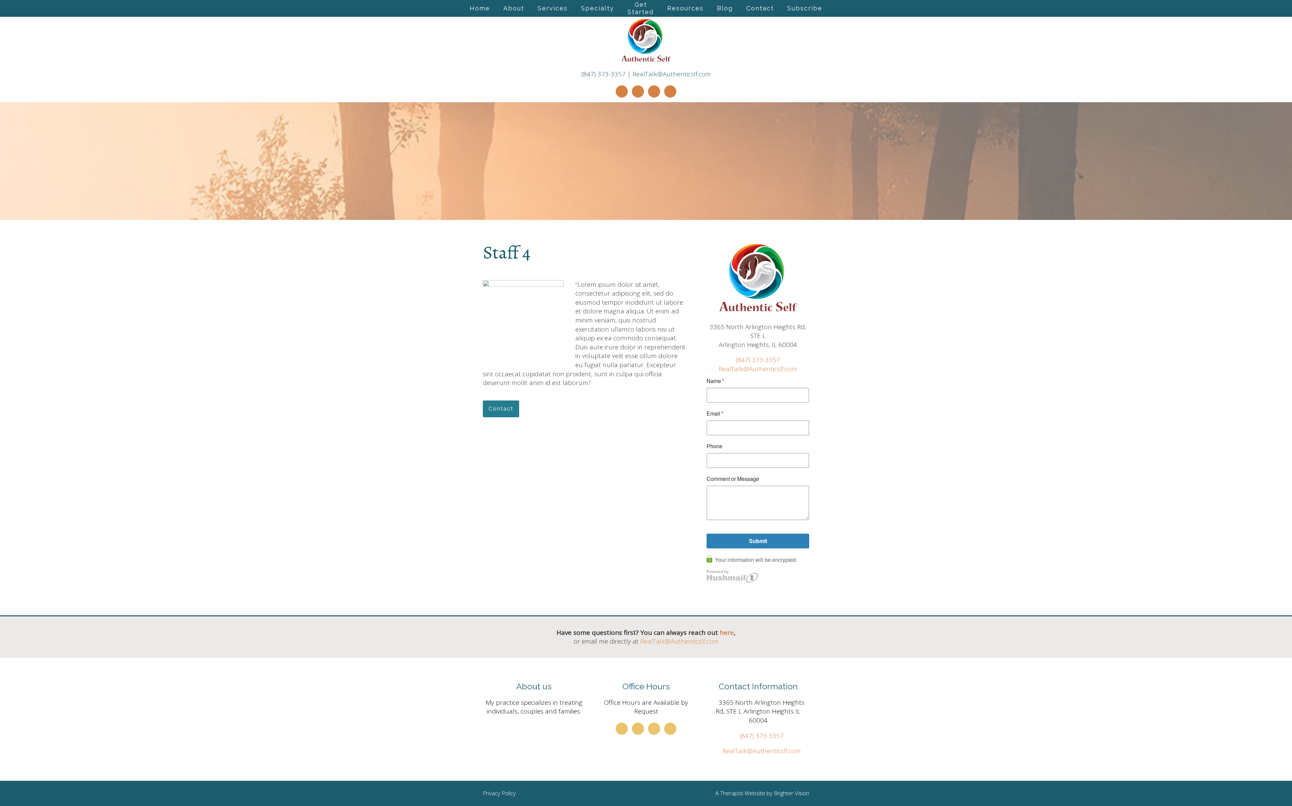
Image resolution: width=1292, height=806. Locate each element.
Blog (725, 8)
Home (480, 8)
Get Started (640, 8)
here (727, 632)
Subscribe (804, 8)
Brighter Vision (791, 793)
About (513, 8)
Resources (685, 8)
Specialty (597, 8)
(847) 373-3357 (603, 74)
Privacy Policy (499, 793)
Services (553, 8)
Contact (760, 8)
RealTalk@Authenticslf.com (672, 74)
